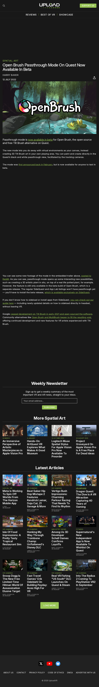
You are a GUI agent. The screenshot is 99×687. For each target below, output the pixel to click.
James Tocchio (33, 550)
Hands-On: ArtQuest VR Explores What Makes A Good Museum (36, 447)
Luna (5, 506)
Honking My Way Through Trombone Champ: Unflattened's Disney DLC (35, 540)
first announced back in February (35, 164)
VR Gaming (32, 488)
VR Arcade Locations (81, 488)
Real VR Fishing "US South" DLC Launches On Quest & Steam (61, 580)
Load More (49, 605)
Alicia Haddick (82, 510)
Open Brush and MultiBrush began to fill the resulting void (61, 317)
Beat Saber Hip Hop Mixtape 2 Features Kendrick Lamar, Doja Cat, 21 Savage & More (37, 498)
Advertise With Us (86, 672)
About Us (8, 672)
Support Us (88, 5)
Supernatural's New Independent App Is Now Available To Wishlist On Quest (85, 541)
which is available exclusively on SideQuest (67, 292)
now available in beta (40, 139)
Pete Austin (56, 509)
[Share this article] (94, 78)
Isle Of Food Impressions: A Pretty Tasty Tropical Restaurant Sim (12, 538)
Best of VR (48, 14)
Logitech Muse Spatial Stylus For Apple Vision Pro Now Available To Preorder (62, 449)
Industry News (59, 529)
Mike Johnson (33, 509)
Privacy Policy (37, 672)
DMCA (70, 672)
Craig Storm (81, 553)
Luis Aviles (7, 547)
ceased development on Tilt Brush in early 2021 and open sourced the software (51, 314)
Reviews (31, 14)
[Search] (4, 5)
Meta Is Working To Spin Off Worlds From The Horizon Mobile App (12, 497)
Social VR (7, 488)
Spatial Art (11, 60)
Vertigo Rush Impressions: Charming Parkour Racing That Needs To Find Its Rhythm (61, 498)
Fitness (79, 529)
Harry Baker (11, 75)
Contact (21, 672)
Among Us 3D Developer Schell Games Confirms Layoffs (60, 538)
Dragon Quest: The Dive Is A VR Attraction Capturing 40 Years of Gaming (86, 499)
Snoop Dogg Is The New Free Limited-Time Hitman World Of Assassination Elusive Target (13, 583)
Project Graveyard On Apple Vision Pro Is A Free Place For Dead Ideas (86, 447)
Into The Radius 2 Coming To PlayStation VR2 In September (86, 580)
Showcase (66, 14)
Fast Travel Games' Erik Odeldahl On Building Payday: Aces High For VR (37, 583)
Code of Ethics (56, 672)
